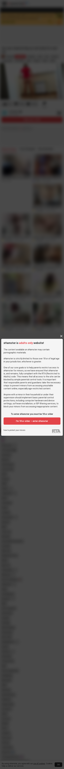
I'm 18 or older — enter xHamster (32, 421)
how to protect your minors (14, 430)
